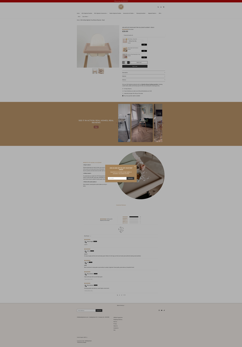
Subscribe (130, 178)
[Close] (135, 166)
